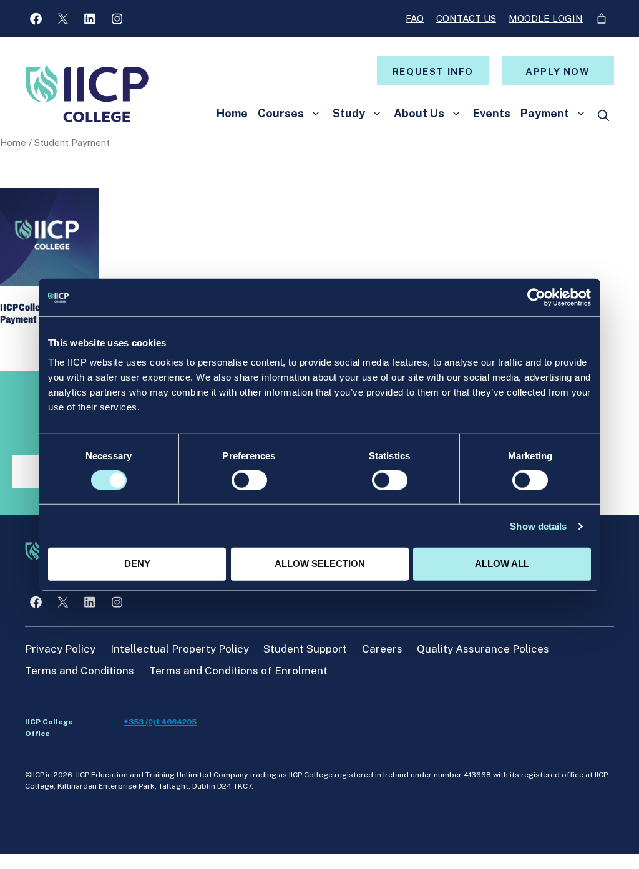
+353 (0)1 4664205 (160, 721)
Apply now (557, 71)
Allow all (502, 563)
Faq (415, 18)
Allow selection (320, 563)
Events (491, 113)
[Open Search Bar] (603, 115)
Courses (281, 113)
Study (349, 113)
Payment (544, 113)
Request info (433, 71)
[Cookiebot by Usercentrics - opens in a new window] (536, 297)
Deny (137, 563)
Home (232, 113)
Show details (538, 526)
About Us (419, 113)
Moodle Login (546, 18)
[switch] (249, 480)
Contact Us (466, 18)
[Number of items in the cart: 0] (601, 18)
